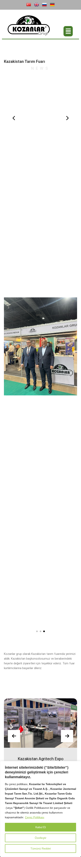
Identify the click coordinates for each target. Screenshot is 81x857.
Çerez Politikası (34, 817)
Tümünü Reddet (40, 848)
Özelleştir (40, 837)
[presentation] (14, 118)
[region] (40, 809)
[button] (68, 31)
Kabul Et (40, 827)
